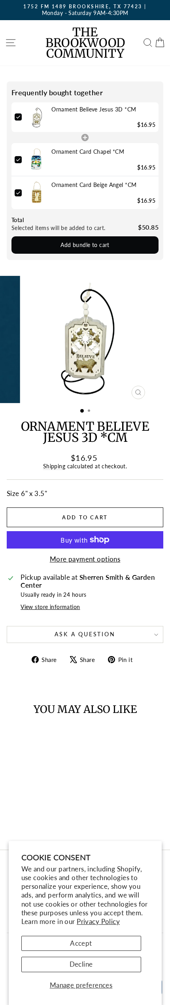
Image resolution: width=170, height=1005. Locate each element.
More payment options (85, 559)
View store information (50, 607)
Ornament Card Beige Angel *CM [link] (93, 184)
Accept (81, 943)
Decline (81, 964)
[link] (36, 117)
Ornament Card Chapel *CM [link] (87, 151)
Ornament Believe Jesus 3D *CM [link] (93, 109)
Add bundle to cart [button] (85, 244)
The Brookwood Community (85, 43)
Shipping (54, 466)
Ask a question (85, 634)
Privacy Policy (98, 921)
